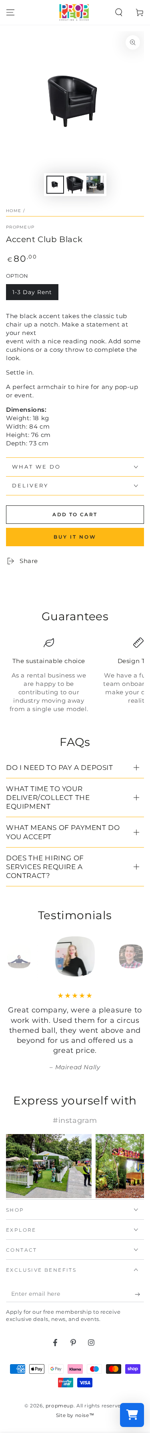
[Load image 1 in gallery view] (55, 185)
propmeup (20, 227)
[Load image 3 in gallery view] (95, 185)
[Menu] (10, 12)
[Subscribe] (139, 1294)
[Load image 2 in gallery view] (75, 185)
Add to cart (74, 514)
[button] (118, 12)
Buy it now (75, 537)
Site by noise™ (75, 1415)
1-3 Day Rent (32, 292)
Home (13, 210)
